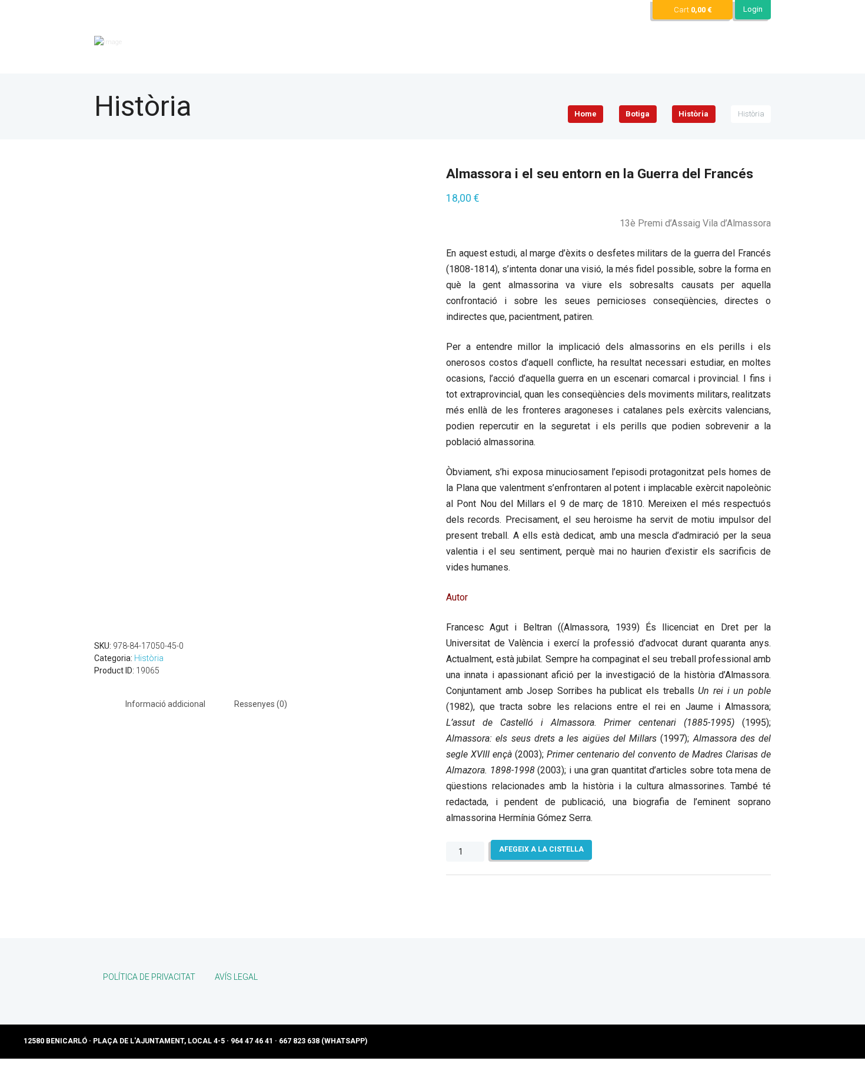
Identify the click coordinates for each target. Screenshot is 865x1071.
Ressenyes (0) (260, 704)
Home (585, 113)
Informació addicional (165, 704)
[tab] (165, 704)
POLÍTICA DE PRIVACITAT (149, 977)
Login (753, 9)
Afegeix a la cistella (541, 849)
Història (693, 113)
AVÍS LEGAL (236, 977)
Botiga (638, 113)
